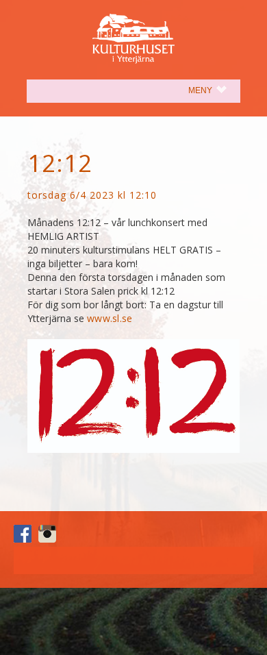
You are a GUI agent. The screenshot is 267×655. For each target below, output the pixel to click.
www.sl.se (110, 318)
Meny (214, 90)
